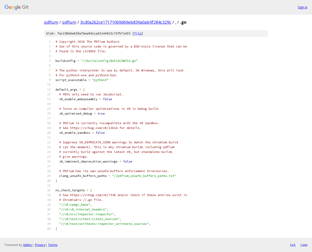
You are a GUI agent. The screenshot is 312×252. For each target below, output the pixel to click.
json (303, 245)
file (137, 33)
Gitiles (27, 245)
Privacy (40, 245)
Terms (53, 245)
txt (293, 245)
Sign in (302, 7)
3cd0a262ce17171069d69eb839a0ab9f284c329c (125, 22)
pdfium (51, 22)
